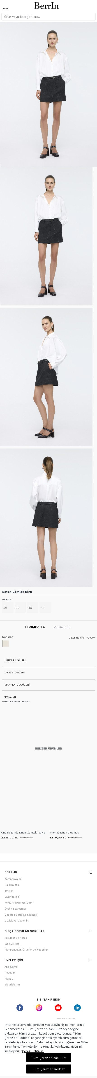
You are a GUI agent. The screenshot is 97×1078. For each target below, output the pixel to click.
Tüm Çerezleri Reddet (49, 1069)
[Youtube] (58, 1007)
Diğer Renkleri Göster (82, 637)
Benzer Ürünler (48, 748)
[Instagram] (39, 1007)
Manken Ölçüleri (17, 684)
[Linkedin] (77, 1007)
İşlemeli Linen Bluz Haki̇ (64, 832)
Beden (5, 599)
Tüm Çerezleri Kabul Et (49, 1058)
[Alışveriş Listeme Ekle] (5, 827)
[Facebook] (19, 1007)
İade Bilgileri (15, 672)
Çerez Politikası (33, 1051)
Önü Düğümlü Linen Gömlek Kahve (23, 832)
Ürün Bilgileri (15, 660)
